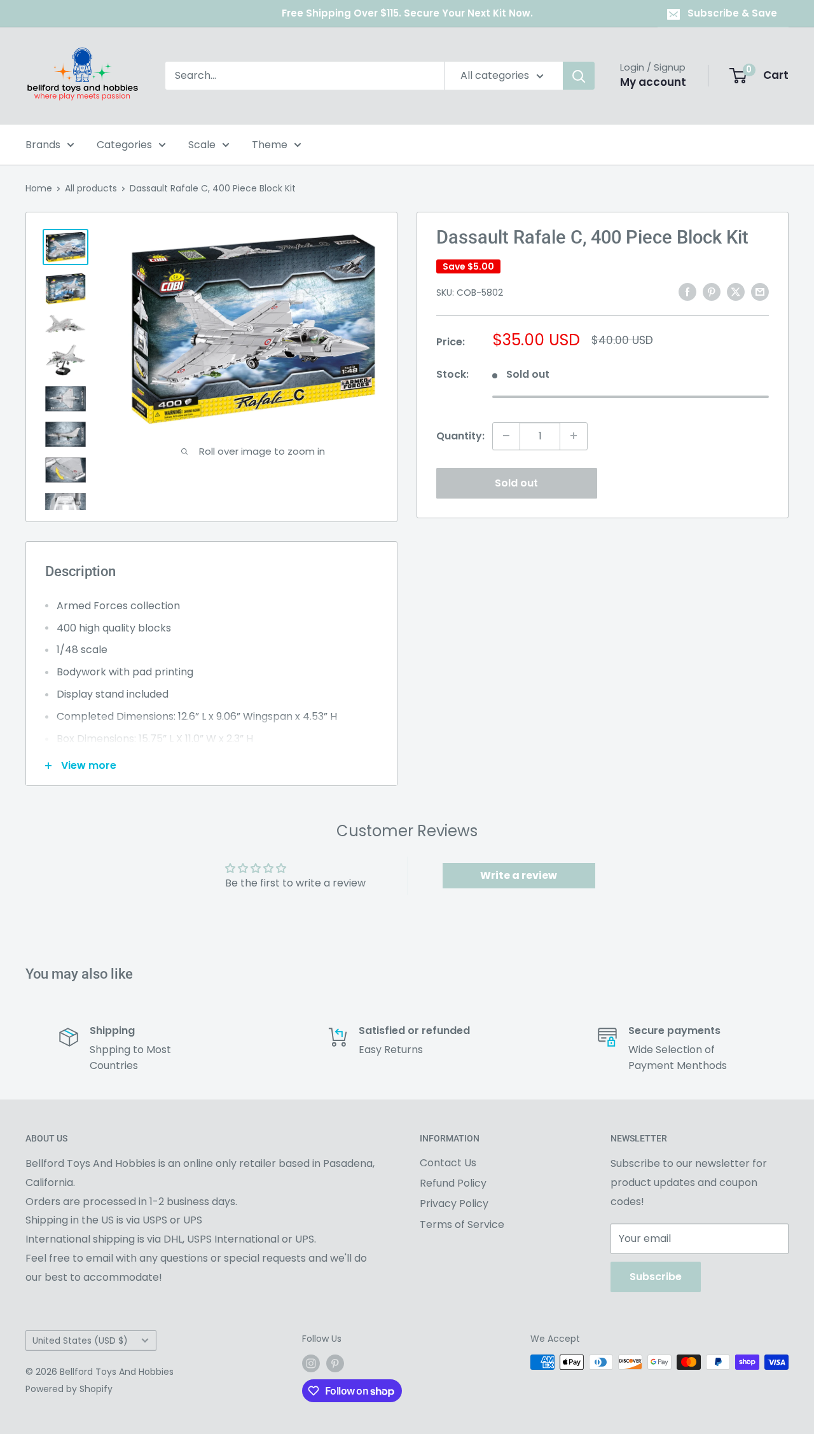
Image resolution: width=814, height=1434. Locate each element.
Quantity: (460, 435)
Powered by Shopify (69, 1388)
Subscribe (656, 1276)
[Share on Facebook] (687, 291)
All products (91, 188)
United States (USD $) (80, 1341)
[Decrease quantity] (506, 435)
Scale (202, 144)
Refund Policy (453, 1183)
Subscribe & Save (732, 13)
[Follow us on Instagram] (311, 1363)
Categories (124, 144)
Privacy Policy (454, 1203)
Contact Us (448, 1162)
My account (653, 82)
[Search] (579, 76)
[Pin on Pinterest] (712, 291)
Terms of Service (462, 1224)
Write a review (518, 875)
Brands (42, 144)
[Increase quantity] (573, 435)
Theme (269, 144)
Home (38, 188)
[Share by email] (760, 291)
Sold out (516, 482)
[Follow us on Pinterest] (335, 1363)
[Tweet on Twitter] (736, 291)
